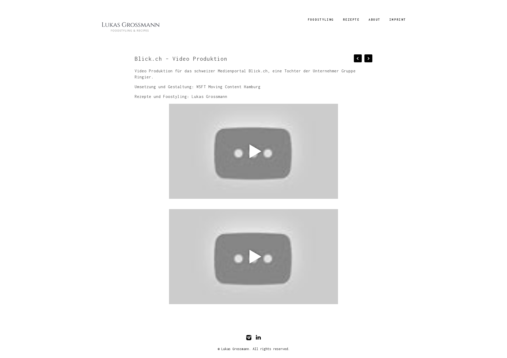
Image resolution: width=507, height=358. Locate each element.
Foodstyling (321, 19)
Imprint (397, 19)
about (375, 19)
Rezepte (351, 19)
